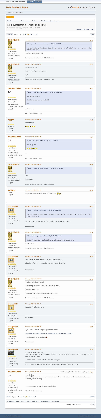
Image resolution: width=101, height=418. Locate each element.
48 (26, 34)
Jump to (68, 404)
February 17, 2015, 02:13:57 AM (33, 190)
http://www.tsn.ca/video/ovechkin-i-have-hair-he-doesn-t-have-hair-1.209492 (48, 333)
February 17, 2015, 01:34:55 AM (33, 136)
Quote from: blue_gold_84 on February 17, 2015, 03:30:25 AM (44, 236)
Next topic (90, 29)
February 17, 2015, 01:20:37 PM (33, 279)
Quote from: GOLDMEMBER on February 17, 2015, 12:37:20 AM (45, 92)
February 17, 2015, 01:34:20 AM (33, 119)
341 (37, 34)
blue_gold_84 (13, 206)
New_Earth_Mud (14, 88)
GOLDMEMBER (13, 40)
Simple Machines (18, 416)
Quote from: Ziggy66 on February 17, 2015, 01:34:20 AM (43, 140)
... (22, 34)
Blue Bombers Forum (17, 7)
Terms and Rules (86, 416)
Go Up (8, 397)
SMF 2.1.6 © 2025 (9, 416)
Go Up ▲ (93, 416)
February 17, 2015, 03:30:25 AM (33, 206)
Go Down (9, 34)
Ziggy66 (11, 119)
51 (33, 34)
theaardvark (13, 349)
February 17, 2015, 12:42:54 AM (33, 88)
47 (23, 34)
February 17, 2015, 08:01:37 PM (33, 326)
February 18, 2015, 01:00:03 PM (33, 371)
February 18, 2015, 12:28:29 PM (33, 349)
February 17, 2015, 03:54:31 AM (33, 256)
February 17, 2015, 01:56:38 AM (33, 164)
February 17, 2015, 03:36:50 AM (33, 232)
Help (79, 416)
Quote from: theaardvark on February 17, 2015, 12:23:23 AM (44, 44)
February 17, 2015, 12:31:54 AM (33, 40)
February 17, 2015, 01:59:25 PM (33, 304)
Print (92, 34)
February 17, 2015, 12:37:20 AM (33, 64)
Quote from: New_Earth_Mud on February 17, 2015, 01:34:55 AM (45, 168)
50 (31, 34)
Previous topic (81, 29)
